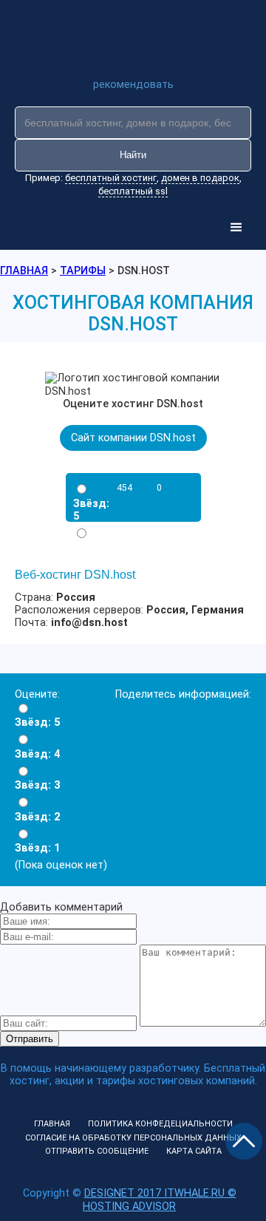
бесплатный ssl (133, 191)
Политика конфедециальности (160, 1124)
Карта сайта (194, 1151)
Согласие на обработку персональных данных (133, 1138)
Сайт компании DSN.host (133, 438)
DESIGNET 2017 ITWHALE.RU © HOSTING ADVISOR (159, 1199)
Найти (133, 154)
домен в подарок (200, 177)
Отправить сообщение (97, 1151)
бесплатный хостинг (111, 177)
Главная (52, 1124)
